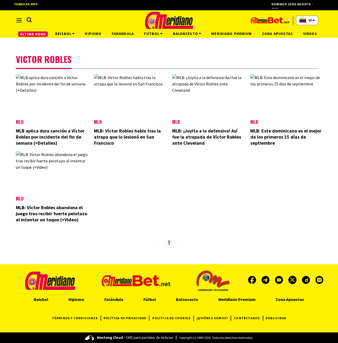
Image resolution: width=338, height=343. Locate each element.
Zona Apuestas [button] (277, 33)
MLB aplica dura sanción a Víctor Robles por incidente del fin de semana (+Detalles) (50, 137)
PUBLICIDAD (276, 318)
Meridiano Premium (237, 299)
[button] (19, 20)
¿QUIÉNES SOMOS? (212, 318)
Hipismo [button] (93, 33)
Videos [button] (310, 33)
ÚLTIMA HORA (33, 34)
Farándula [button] (123, 33)
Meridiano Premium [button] (231, 33)
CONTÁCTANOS (247, 318)
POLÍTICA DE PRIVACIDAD (125, 318)
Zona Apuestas (290, 299)
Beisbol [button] (63, 33)
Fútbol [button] (151, 33)
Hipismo (76, 299)
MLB (20, 122)
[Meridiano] (169, 20)
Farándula (113, 299)
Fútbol (149, 299)
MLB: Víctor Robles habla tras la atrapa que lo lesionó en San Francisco (127, 137)
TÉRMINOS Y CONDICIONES (75, 318)
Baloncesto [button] (185, 33)
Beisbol (41, 299)
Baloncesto (187, 299)
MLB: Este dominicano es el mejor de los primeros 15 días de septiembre (285, 137)
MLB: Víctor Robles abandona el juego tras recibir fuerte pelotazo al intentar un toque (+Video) (51, 213)
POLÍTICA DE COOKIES (171, 318)
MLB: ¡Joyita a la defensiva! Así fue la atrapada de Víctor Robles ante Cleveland (206, 137)
